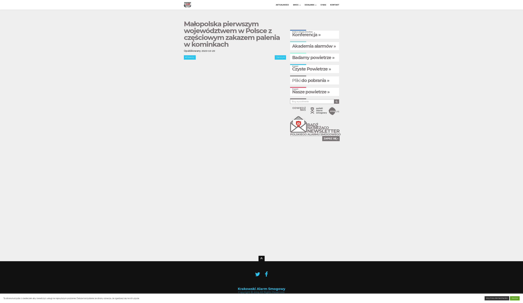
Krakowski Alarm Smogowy (261, 289)
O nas (323, 5)
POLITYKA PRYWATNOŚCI (497, 298)
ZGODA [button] (515, 298)
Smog (296, 5)
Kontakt (334, 5)
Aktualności (282, 5)
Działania (309, 5)
